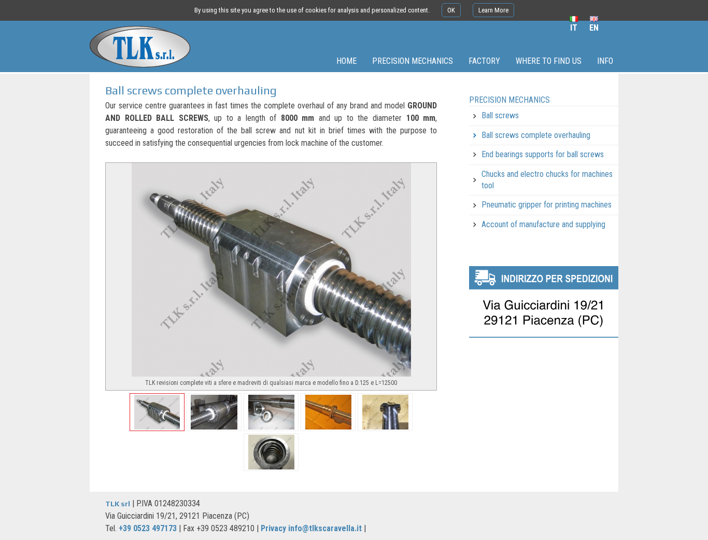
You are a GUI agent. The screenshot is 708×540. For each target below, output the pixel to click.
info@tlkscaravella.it (325, 528)
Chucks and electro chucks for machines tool (547, 179)
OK (451, 10)
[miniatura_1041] (214, 412)
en (594, 27)
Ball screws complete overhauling (536, 135)
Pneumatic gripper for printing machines (547, 205)
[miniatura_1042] (271, 412)
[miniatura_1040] (157, 412)
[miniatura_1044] (385, 412)
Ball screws (500, 115)
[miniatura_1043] (328, 412)
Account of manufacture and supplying (543, 224)
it (573, 27)
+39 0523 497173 (148, 528)
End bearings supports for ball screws (543, 154)
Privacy (273, 528)
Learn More (493, 10)
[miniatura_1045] (271, 452)
